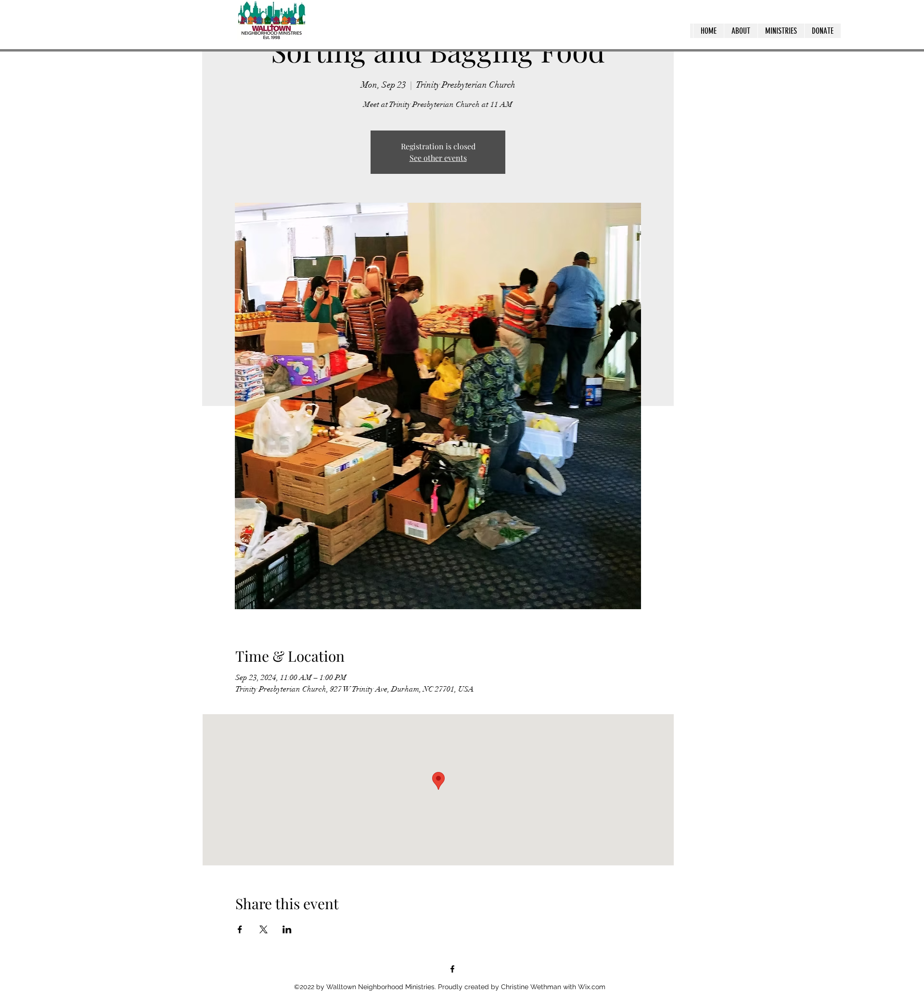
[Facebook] (452, 969)
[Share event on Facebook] (239, 929)
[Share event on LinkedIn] (287, 929)
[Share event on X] (263, 929)
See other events (438, 158)
